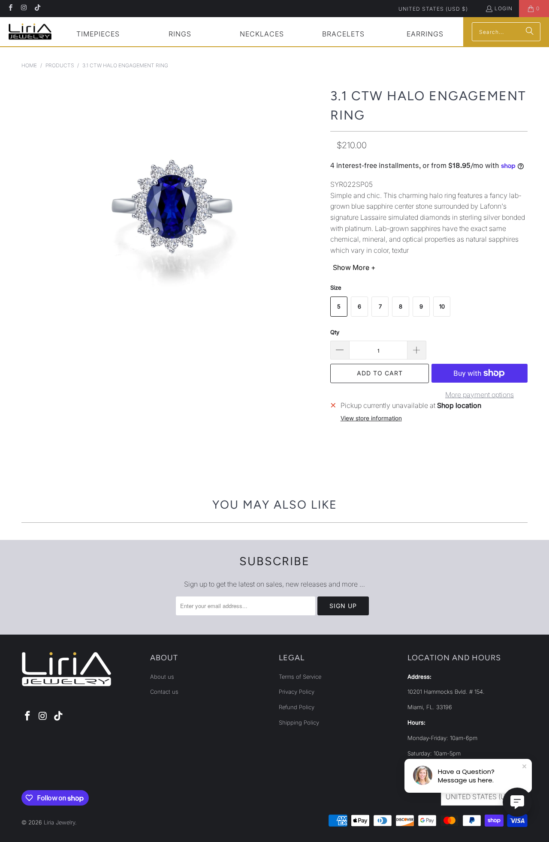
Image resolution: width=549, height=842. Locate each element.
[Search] (529, 31)
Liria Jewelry (59, 822)
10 (442, 306)
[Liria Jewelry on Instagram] (23, 8)
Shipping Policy (299, 722)
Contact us (164, 691)
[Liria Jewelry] (30, 31)
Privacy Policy (296, 691)
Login (504, 8)
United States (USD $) (433, 9)
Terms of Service (300, 676)
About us (162, 676)
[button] (98, 35)
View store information (371, 418)
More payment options (479, 394)
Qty (334, 332)
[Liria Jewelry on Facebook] (10, 8)
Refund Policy (296, 707)
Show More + (354, 267)
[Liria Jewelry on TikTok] (37, 8)
